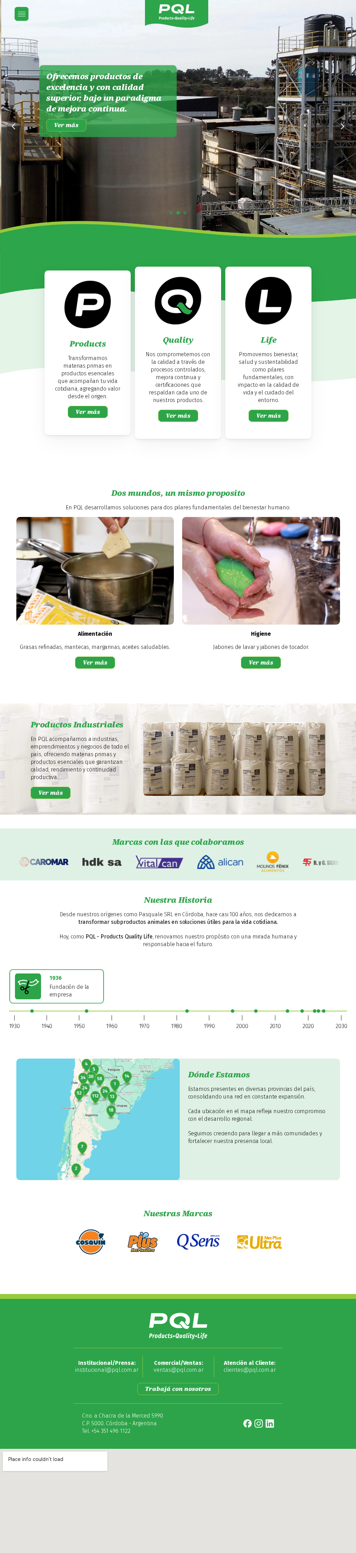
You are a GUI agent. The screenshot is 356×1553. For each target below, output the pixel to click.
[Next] (342, 126)
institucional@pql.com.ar (106, 1370)
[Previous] (14, 126)
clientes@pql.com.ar (250, 1370)
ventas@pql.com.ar (178, 1370)
